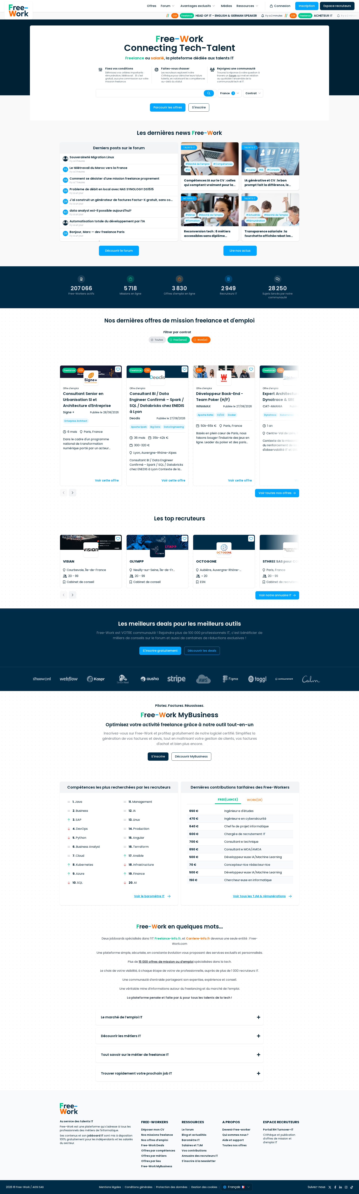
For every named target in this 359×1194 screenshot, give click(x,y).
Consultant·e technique (241, 842)
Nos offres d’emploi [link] (154, 1140)
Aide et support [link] (233, 1140)
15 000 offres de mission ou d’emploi (166, 962)
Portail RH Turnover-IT (278, 1129)
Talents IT (189, 147)
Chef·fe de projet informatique (246, 826)
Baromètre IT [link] (191, 1140)
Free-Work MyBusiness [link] (156, 1166)
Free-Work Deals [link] (152, 1145)
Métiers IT (189, 198)
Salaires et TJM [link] (192, 1145)
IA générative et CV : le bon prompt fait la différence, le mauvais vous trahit (267, 185)
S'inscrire (199, 107)
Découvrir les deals (202, 650)
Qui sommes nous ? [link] (235, 1135)
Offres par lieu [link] (151, 1161)
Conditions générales (138, 1187)
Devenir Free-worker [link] (236, 1129)
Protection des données (171, 1187)
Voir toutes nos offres (275, 493)
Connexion (282, 6)
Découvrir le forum (119, 251)
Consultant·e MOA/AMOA (242, 849)
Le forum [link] (188, 1129)
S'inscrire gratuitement (160, 650)
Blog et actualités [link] (194, 1135)
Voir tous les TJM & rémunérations (259, 896)
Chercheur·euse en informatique (248, 880)
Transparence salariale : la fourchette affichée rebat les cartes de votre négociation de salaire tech (269, 238)
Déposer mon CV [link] (152, 1129)
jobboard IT (95, 1135)
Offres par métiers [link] (154, 1156)
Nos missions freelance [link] (157, 1135)
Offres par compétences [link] (158, 1150)
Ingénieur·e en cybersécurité (245, 818)
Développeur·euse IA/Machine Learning (253, 857)
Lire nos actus (240, 251)
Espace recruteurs (337, 6)
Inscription (307, 6)
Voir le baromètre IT (149, 896)
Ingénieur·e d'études (239, 811)
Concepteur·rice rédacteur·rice (247, 865)
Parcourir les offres (168, 107)
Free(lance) (228, 799)
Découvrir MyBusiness (191, 756)
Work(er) (255, 800)
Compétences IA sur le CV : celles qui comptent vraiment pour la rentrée (209, 185)
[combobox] (156, 93)
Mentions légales (110, 1187)
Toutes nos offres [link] (234, 1145)
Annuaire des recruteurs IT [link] (200, 1156)
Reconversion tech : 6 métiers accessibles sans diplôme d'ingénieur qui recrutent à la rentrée (207, 238)
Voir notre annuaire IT (275, 595)
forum (232, 75)
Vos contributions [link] (194, 1150)
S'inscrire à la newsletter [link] (199, 1161)
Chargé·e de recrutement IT (245, 834)
